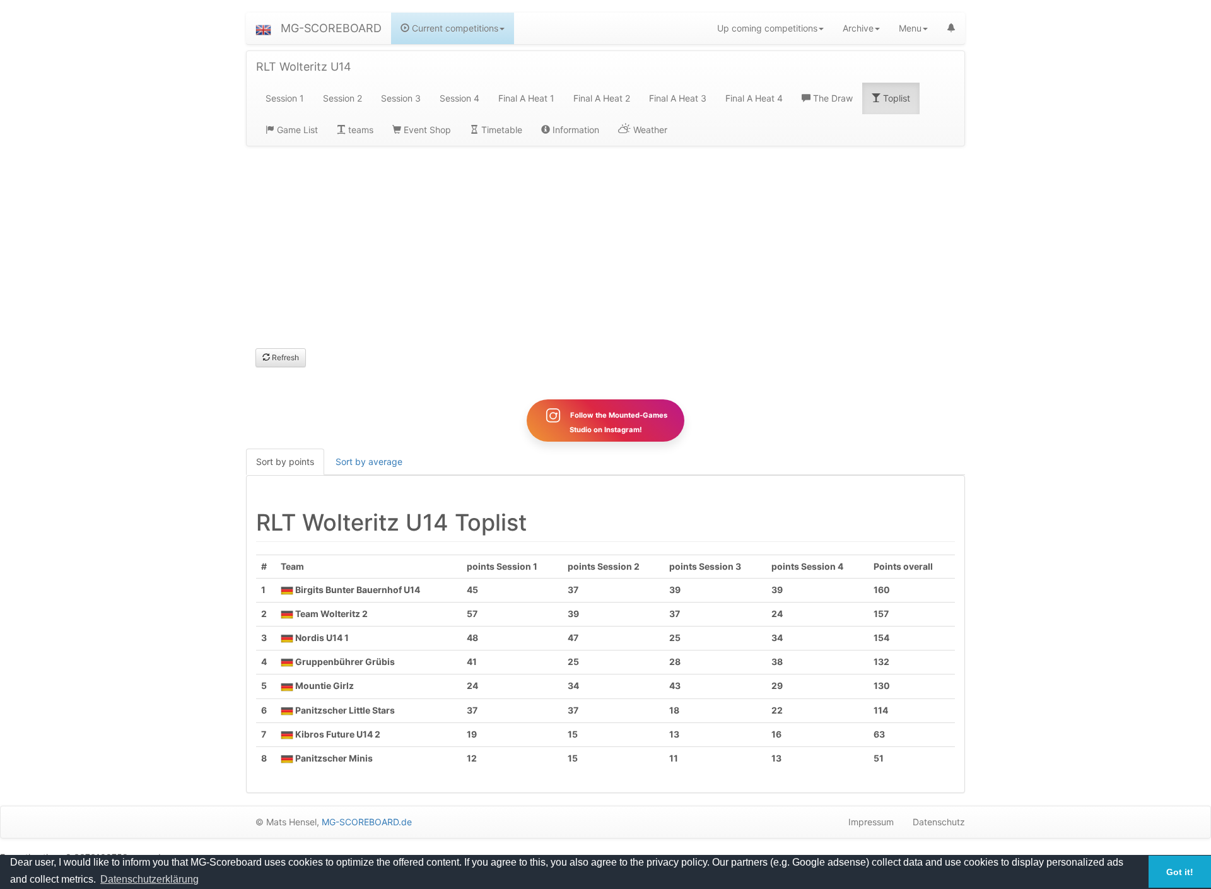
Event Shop (426, 129)
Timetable (500, 129)
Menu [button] (910, 28)
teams (359, 129)
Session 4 (459, 98)
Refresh (284, 357)
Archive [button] (858, 28)
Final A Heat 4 (754, 98)
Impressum (871, 821)
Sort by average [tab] (369, 461)
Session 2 (342, 98)
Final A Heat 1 (526, 98)
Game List (296, 129)
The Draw (831, 98)
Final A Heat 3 (677, 98)
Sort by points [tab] (285, 461)
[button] (263, 28)
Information (574, 129)
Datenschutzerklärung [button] (149, 879)
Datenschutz (939, 821)
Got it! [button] (1179, 872)
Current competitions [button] (453, 28)
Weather (649, 129)
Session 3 (401, 98)
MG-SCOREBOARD (331, 28)
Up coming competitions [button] (767, 28)
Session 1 (285, 98)
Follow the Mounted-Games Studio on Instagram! (617, 422)
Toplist (895, 98)
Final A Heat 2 (601, 98)
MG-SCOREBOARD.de (367, 821)
